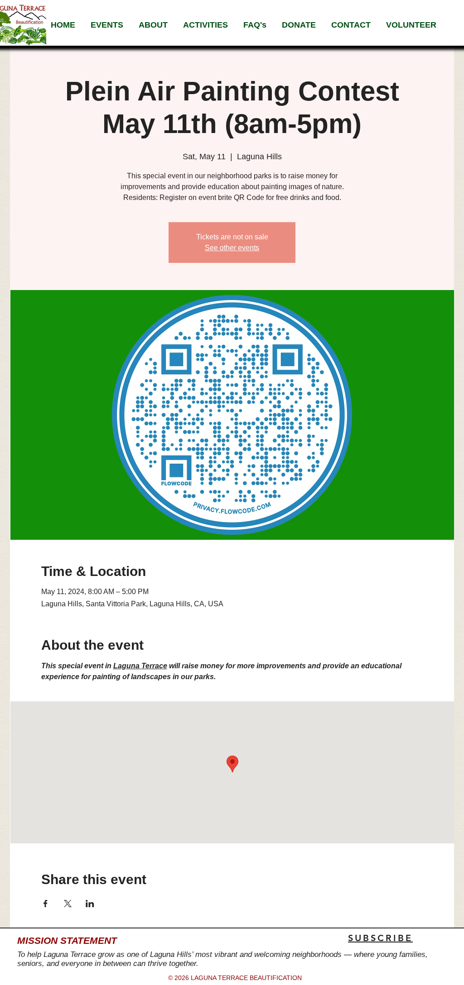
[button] (153, 24)
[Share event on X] (67, 903)
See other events (232, 248)
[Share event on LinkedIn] (90, 903)
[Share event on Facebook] (45, 903)
